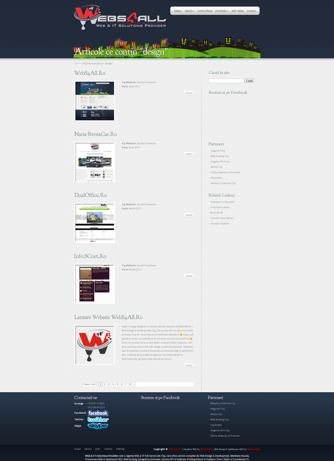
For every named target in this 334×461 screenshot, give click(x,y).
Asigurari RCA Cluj (220, 161)
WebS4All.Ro (89, 73)
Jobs (97, 449)
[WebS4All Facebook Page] (98, 415)
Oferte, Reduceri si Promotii (225, 172)
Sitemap (120, 449)
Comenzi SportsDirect (222, 218)
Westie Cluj (216, 167)
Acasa (77, 449)
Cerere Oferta (205, 11)
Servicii (189, 11)
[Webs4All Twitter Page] (98, 421)
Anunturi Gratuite (220, 223)
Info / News (238, 11)
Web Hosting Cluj (220, 156)
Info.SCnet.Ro (90, 256)
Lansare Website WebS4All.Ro (108, 317)
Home (77, 63)
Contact (251, 11)
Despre (177, 11)
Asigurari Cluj (218, 150)
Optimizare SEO (236, 449)
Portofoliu (222, 11)
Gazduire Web (190, 449)
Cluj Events (216, 178)
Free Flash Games (220, 207)
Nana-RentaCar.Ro (95, 134)
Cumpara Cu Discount (222, 202)
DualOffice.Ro (90, 195)
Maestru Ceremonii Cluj (223, 183)
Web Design (219, 449)
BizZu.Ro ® (217, 212)
